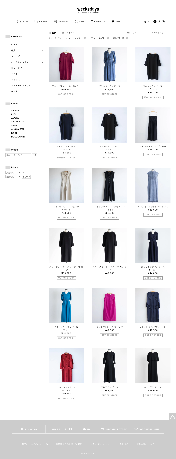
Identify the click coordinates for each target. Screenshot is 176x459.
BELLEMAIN (18, 137)
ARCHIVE (43, 22)
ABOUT (24, 22)
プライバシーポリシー (101, 444)
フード (14, 74)
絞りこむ (130, 33)
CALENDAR (99, 22)
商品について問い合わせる (35, 444)
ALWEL (15, 118)
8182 (14, 114)
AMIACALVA (18, 122)
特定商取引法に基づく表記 (69, 444)
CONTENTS (63, 22)
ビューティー (17, 68)
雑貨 (13, 50)
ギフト (14, 91)
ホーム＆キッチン (20, 62)
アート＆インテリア (21, 85)
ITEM (81, 22)
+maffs (15, 110)
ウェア (14, 44)
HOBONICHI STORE (116, 429)
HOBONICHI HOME (149, 429)
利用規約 (124, 444)
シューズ (15, 56)
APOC (14, 125)
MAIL (90, 429)
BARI (14, 133)
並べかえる (156, 33)
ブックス (15, 80)
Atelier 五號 (17, 129)
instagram (31, 429)
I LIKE (117, 22)
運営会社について (145, 444)
